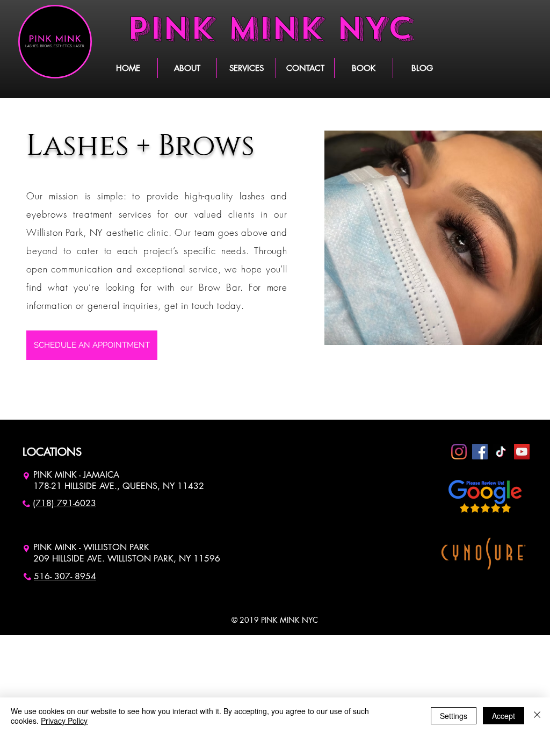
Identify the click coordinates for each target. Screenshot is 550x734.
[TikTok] (501, 451)
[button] (246, 68)
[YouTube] (522, 451)
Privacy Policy (64, 720)
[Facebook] (480, 451)
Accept (503, 715)
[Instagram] (459, 451)
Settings (453, 715)
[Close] (537, 715)
